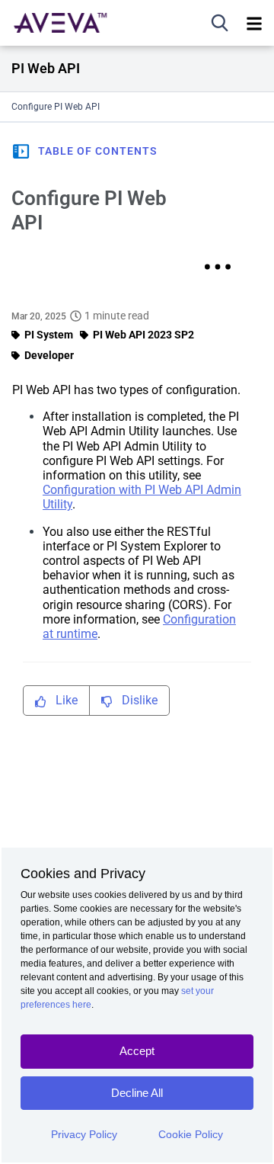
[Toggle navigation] (254, 23)
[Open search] (220, 23)
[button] (84, 151)
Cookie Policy (190, 1134)
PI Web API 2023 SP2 (143, 335)
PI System (48, 335)
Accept (137, 1050)
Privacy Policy (84, 1134)
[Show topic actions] (217, 267)
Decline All (137, 1092)
